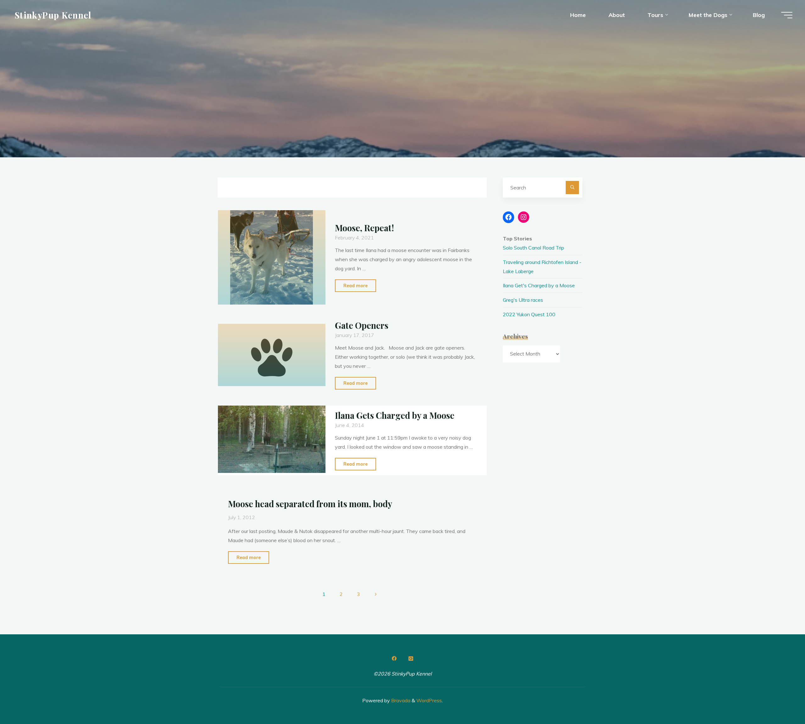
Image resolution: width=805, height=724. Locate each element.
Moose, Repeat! (364, 227)
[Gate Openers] (271, 355)
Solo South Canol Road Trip (533, 247)
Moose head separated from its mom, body (310, 503)
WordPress (429, 700)
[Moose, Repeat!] (271, 257)
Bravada (400, 700)
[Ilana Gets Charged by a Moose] (271, 439)
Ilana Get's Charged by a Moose (539, 285)
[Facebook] (394, 659)
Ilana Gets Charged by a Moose (394, 415)
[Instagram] (411, 659)
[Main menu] (786, 15)
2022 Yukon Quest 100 (529, 314)
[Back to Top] (780, 699)
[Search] (572, 187)
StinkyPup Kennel (53, 14)
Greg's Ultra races (523, 300)
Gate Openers (361, 325)
